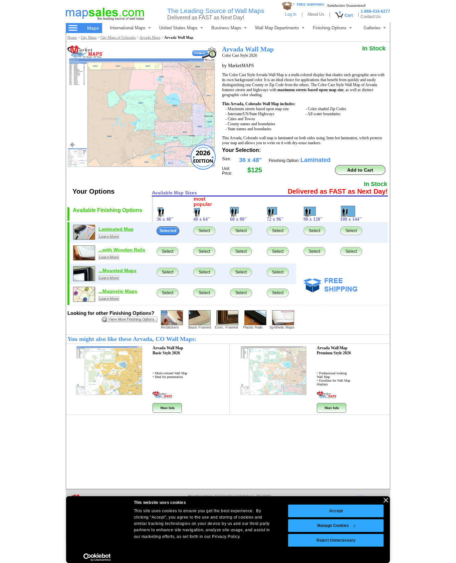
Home (72, 37)
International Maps (128, 27)
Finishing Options (330, 27)
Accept (336, 511)
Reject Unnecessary (336, 540)
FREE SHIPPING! (310, 4)
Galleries (372, 27)
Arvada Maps (150, 37)
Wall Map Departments (277, 27)
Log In (290, 14)
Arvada (168, 350)
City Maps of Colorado (118, 37)
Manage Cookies (333, 525)
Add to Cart (360, 170)
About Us (315, 14)
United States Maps (178, 27)
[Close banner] (386, 500)
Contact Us (371, 16)
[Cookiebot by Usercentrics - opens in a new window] (97, 557)
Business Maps (226, 27)
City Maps (88, 37)
